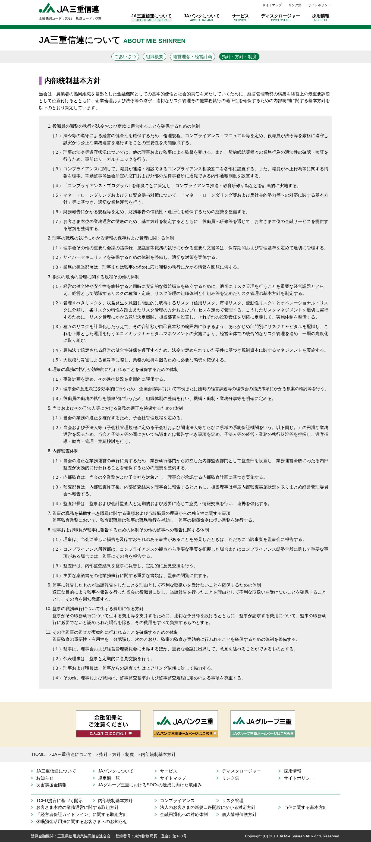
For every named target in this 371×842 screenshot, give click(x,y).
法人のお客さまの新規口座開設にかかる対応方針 (208, 807)
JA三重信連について (151, 18)
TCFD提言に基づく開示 (59, 800)
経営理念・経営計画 (192, 56)
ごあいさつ (125, 56)
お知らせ (45, 778)
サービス (240, 18)
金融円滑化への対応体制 (184, 814)
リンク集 (294, 5)
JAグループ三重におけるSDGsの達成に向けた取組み (150, 785)
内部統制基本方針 (115, 800)
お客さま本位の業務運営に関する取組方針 (77, 807)
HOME (38, 754)
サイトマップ (272, 5)
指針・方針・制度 (239, 56)
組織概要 (154, 56)
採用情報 (320, 18)
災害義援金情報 (51, 785)
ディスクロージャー (280, 18)
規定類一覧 (109, 778)
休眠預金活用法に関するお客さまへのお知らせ (81, 821)
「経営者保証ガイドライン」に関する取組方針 (81, 814)
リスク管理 (233, 800)
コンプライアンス (177, 800)
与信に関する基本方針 (305, 807)
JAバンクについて (202, 18)
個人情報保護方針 (239, 814)
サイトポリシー (319, 5)
